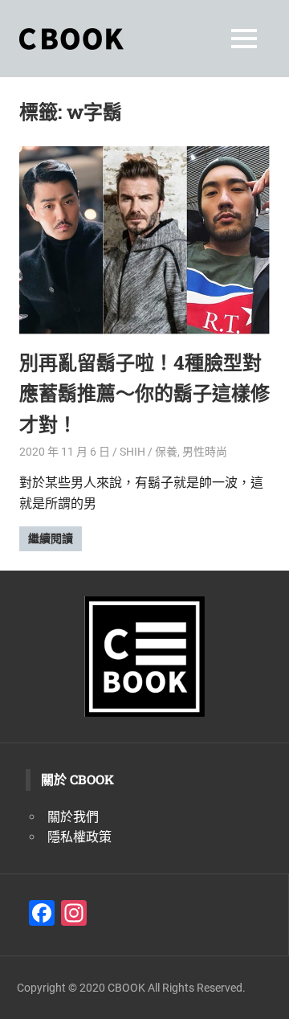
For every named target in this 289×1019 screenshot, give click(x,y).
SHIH (132, 451)
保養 (166, 451)
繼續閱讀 (50, 538)
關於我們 (73, 817)
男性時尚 (204, 451)
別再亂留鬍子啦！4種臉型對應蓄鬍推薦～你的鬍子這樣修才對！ (144, 393)
